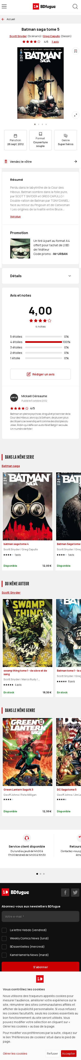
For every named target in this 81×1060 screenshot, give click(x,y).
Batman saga (11, 466)
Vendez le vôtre (21, 162)
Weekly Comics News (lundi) (29, 938)
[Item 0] (35, 124)
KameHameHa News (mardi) (29, 955)
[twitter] (75, 892)
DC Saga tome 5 (66, 789)
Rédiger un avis (43, 374)
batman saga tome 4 (16, 544)
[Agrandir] (75, 115)
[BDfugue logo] (44, 6)
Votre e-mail (13, 916)
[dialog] (40, 1015)
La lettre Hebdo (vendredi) (28, 930)
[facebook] (65, 892)
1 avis (55, 42)
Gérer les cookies (15, 1053)
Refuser (52, 1053)
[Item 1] (38, 124)
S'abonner (40, 967)
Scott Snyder (18, 36)
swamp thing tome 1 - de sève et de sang (25, 672)
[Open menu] (4, 6)
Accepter (68, 1053)
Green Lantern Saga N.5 (18, 789)
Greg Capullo (51, 36)
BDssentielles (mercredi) (27, 946)
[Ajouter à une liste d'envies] (75, 51)
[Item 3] (46, 124)
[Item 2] (42, 124)
